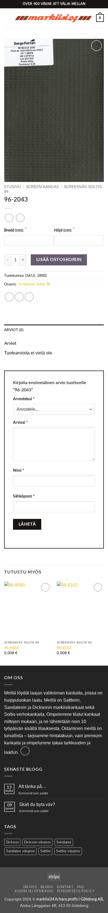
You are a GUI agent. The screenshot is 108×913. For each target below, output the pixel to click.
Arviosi (20, 422)
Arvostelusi (24, 399)
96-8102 (64, 648)
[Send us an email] (25, 750)
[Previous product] (20, 218)
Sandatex (63, 842)
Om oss (30, 887)
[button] (7, 18)
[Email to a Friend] (29, 296)
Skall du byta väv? (37, 804)
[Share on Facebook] (9, 296)
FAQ (80, 887)
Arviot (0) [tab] (14, 330)
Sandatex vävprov (20, 851)
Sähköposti (24, 496)
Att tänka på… (32, 786)
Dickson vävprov (37, 842)
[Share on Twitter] (19, 296)
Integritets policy (76, 891)
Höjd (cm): (63, 230)
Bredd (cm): (14, 230)
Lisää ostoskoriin (59, 260)
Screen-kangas (42, 187)
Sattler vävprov (68, 851)
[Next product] (9, 218)
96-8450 (11, 648)
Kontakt (65, 887)
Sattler (45, 851)
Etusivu (12, 187)
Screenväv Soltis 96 (34, 284)
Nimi (18, 470)
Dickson (12, 842)
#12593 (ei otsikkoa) (34, 891)
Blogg (47, 887)
